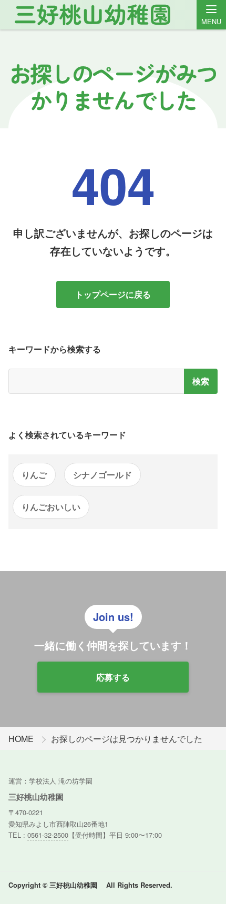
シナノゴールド (102, 475)
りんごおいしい (51, 507)
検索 (200, 381)
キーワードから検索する (54, 349)
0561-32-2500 (47, 835)
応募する (113, 677)
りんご (34, 475)
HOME (21, 739)
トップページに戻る (113, 294)
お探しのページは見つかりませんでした (126, 739)
